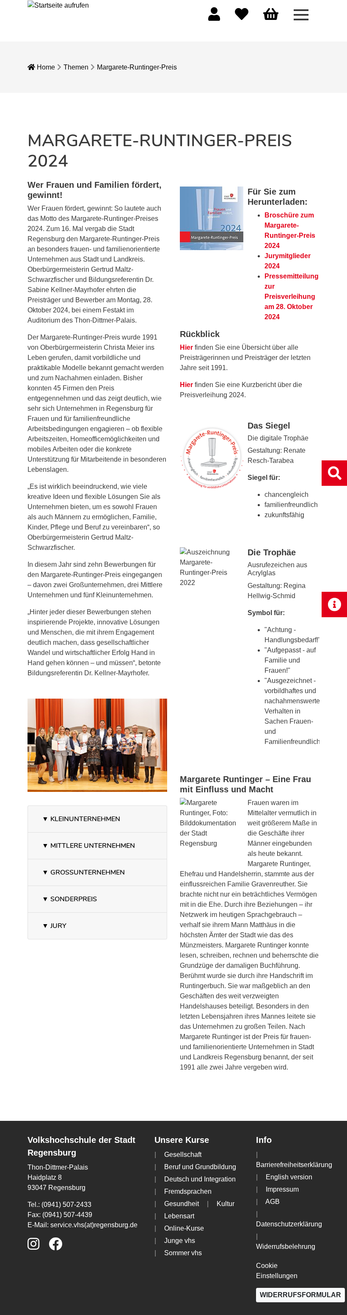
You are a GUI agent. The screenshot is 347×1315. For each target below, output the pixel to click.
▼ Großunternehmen (83, 872)
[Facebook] (55, 1246)
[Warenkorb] (270, 14)
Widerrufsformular (300, 1294)
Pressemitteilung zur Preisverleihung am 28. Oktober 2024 (291, 296)
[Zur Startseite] (58, 4)
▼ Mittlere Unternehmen (88, 845)
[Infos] (334, 604)
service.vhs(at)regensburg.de (94, 1225)
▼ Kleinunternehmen (81, 819)
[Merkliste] (241, 16)
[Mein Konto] (214, 16)
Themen (75, 67)
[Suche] (334, 472)
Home (45, 67)
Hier (186, 347)
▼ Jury (54, 926)
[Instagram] (33, 1246)
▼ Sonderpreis (69, 899)
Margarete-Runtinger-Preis (137, 67)
